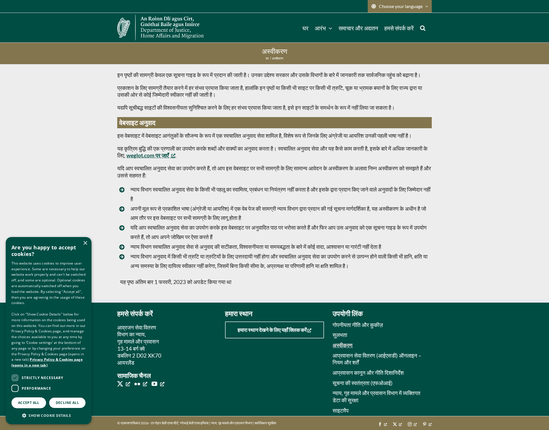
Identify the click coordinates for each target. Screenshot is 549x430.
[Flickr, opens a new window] (140, 383)
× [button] (85, 243)
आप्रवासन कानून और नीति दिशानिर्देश (368, 372)
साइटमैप (341, 410)
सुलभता (340, 335)
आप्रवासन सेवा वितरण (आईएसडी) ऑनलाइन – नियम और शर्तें (377, 359)
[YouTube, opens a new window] (158, 383)
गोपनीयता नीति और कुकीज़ (358, 324)
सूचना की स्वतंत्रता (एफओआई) (363, 383)
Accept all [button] (28, 402)
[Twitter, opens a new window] (123, 383)
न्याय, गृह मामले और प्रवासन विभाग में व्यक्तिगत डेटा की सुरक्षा (376, 396)
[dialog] (49, 330)
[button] (422, 27)
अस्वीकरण (343, 345)
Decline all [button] (67, 402)
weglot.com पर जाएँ (147, 155)
